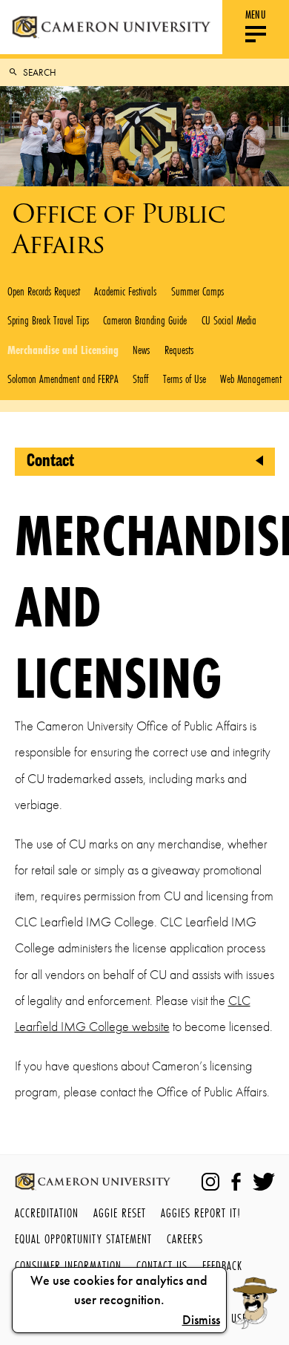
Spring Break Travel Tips (48, 320)
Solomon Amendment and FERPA (63, 378)
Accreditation (47, 1212)
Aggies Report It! (201, 1212)
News (141, 349)
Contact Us (161, 1265)
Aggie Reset (119, 1212)
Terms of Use (184, 378)
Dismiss (201, 1320)
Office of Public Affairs (118, 228)
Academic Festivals (125, 291)
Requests (179, 349)
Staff (140, 378)
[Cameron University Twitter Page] (264, 1182)
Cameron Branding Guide (145, 320)
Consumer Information (68, 1265)
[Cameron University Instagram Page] (210, 1182)
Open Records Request (43, 291)
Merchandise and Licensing (63, 349)
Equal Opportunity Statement (83, 1238)
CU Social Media (229, 320)
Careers (185, 1238)
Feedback (222, 1265)
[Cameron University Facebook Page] (236, 1182)
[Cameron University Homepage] (111, 27)
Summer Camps (197, 291)
